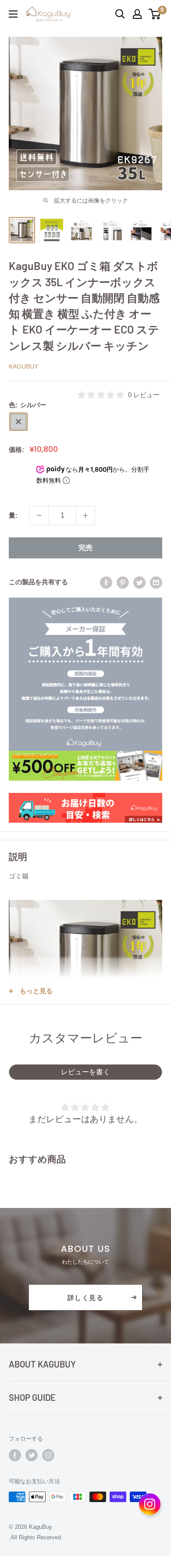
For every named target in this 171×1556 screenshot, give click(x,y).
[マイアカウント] (137, 14)
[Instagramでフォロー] (48, 1455)
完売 (85, 547)
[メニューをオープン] (13, 14)
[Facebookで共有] (106, 582)
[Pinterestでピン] (123, 582)
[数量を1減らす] (39, 515)
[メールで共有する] (156, 582)
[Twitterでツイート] (139, 582)
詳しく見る (86, 1297)
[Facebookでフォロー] (15, 1455)
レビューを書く (85, 1072)
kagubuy (23, 366)
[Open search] (120, 14)
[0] (155, 14)
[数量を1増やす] (85, 515)
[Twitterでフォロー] (31, 1455)
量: (13, 515)
